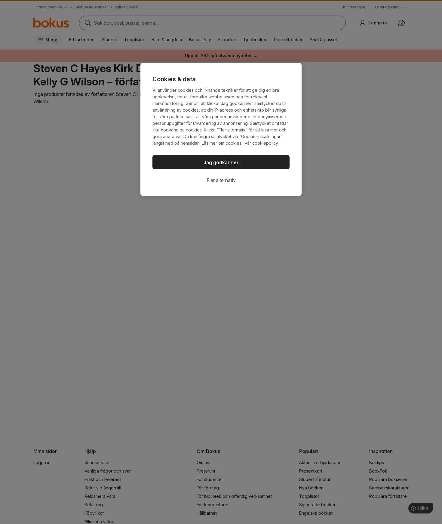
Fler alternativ (221, 180)
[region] (221, 129)
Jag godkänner (221, 162)
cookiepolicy (265, 143)
